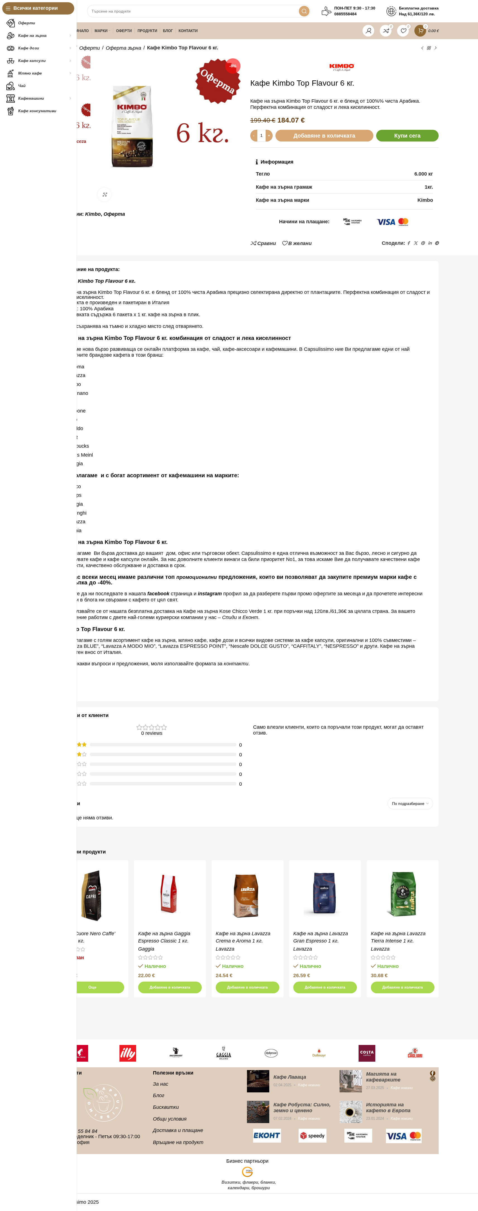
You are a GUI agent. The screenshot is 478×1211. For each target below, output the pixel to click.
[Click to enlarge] (104, 195)
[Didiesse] (228, 1053)
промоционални (196, 577)
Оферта (114, 214)
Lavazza (225, 949)
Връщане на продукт (178, 1142)
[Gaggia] (180, 1053)
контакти (236, 663)
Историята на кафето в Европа (388, 1107)
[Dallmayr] (276, 1053)
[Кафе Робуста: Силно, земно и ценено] (258, 1112)
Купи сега (407, 136)
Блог (158, 1095)
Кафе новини (309, 1085)
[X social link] (415, 243)
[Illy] (85, 1053)
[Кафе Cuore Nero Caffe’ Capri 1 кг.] (92, 896)
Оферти (89, 48)
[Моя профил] (368, 30)
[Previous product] (422, 48)
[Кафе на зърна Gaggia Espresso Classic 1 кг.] (170, 896)
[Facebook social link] (408, 243)
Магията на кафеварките (383, 1077)
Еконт (250, 617)
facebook (158, 593)
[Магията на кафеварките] (351, 1081)
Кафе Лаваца (289, 1077)
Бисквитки (166, 1107)
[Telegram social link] (436, 243)
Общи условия (170, 1119)
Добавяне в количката (324, 136)
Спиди (229, 617)
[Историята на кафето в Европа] (351, 1112)
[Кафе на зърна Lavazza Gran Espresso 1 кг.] (325, 896)
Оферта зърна (123, 48)
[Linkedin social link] (429, 243)
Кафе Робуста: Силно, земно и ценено (302, 1107)
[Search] (304, 11)
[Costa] (324, 1053)
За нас (160, 1084)
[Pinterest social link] (422, 243)
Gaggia (146, 949)
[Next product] (435, 48)
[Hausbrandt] (132, 1053)
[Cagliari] (372, 1053)
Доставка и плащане (178, 1130)
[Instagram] (432, 1078)
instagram (210, 593)
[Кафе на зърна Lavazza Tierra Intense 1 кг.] (402, 896)
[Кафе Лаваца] (258, 1081)
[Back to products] (428, 48)
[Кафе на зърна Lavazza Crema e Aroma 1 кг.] (247, 896)
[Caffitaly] (419, 1053)
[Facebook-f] (432, 1073)
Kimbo (93, 214)
